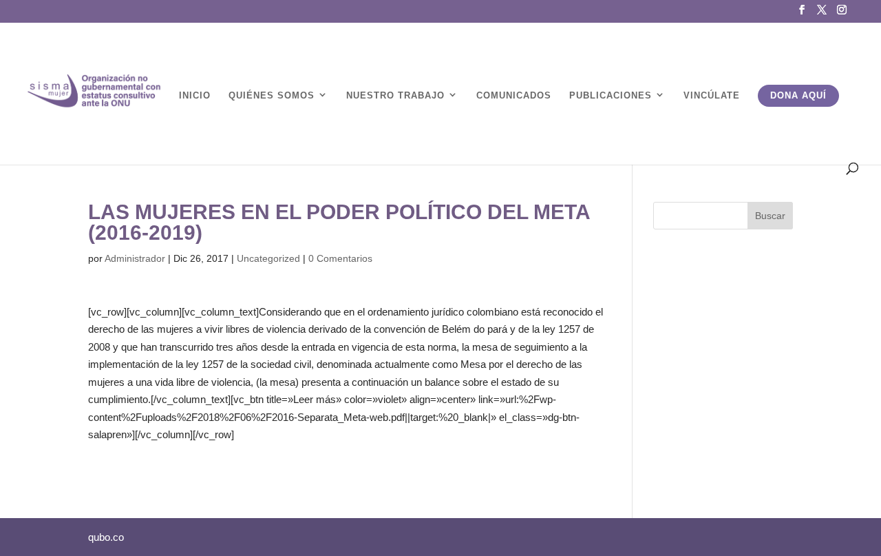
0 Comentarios (340, 258)
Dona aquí (798, 95)
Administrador (135, 258)
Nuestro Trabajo (395, 95)
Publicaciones (610, 95)
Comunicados (513, 95)
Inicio (195, 95)
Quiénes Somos (272, 95)
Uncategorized (268, 258)
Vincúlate (711, 95)
